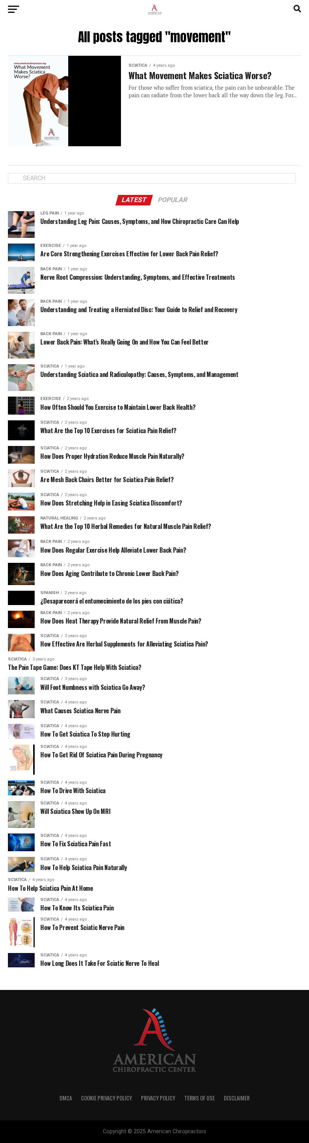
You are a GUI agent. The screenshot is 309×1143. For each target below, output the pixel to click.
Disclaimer (236, 1098)
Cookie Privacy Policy (106, 1098)
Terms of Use (199, 1098)
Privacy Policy (158, 1098)
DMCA (66, 1098)
